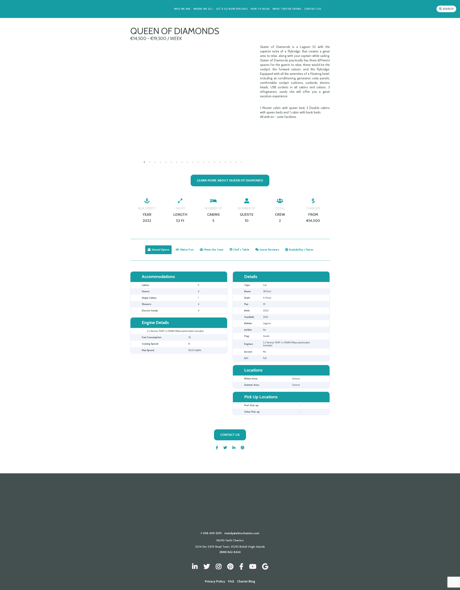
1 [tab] (144, 162)
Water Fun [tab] (186, 249)
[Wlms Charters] (230, 566)
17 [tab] (230, 162)
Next (258, 144)
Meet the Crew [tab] (213, 249)
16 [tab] (225, 162)
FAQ (231, 581)
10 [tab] (193, 162)
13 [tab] (209, 162)
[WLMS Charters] (207, 566)
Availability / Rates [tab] (301, 249)
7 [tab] (176, 162)
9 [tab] (187, 162)
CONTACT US (230, 435)
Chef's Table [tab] (240, 249)
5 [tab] (166, 162)
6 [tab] (171, 162)
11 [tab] (198, 162)
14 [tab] (214, 162)
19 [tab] (241, 162)
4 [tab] (160, 162)
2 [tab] (149, 162)
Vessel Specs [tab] (160, 249)
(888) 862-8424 (230, 552)
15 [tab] (220, 162)
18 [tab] (236, 162)
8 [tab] (182, 162)
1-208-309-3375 (211, 533)
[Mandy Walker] (195, 566)
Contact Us (312, 8)
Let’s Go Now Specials (232, 8)
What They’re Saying (287, 8)
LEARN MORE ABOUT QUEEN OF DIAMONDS (230, 180)
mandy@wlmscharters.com (241, 533)
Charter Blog (246, 581)
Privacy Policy (215, 581)
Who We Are (182, 8)
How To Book (260, 8)
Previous (127, 144)
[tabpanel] (193, 144)
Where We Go (203, 8)
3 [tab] (155, 162)
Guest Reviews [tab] (269, 249)
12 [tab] (203, 162)
